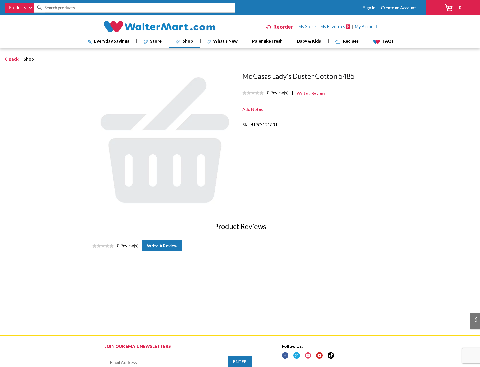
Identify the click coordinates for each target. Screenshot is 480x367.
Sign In (369, 7)
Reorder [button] (283, 27)
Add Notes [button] (252, 109)
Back (13, 59)
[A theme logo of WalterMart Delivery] (159, 26)
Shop (29, 59)
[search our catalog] (39, 8)
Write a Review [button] (311, 93)
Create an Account (398, 7)
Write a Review (162, 245)
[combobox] (19, 8)
